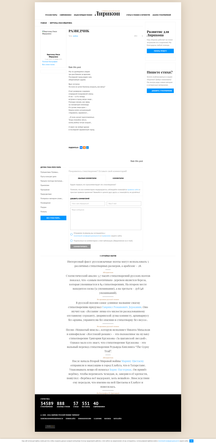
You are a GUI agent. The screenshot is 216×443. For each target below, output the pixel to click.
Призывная (45, 189)
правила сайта (133, 189)
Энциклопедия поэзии (83, 15)
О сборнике (98, 418)
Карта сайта (118, 418)
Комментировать (80, 247)
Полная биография (49, 61)
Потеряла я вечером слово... (51, 198)
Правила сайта (70, 418)
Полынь (43, 211)
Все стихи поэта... (53, 218)
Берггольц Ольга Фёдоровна (61, 23)
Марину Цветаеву (132, 361)
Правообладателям (84, 418)
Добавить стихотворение (162, 91)
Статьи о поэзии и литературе (138, 15)
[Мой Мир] (87, 147)
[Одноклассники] (84, 147)
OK (191, 441)
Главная (43, 23)
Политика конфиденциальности (51, 418)
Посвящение (45, 203)
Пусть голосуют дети (48, 176)
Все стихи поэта (48, 64)
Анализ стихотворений (162, 15)
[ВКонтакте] (81, 147)
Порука (43, 207)
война (75, 36)
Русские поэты (51, 15)
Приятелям (44, 185)
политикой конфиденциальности (87, 236)
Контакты (107, 418)
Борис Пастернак (121, 369)
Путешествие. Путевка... (49, 172)
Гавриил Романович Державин (121, 307)
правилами (106, 236)
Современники (65, 15)
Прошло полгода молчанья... (51, 181)
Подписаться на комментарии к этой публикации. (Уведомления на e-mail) (103, 241)
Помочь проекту (160, 51)
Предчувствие (46, 194)
